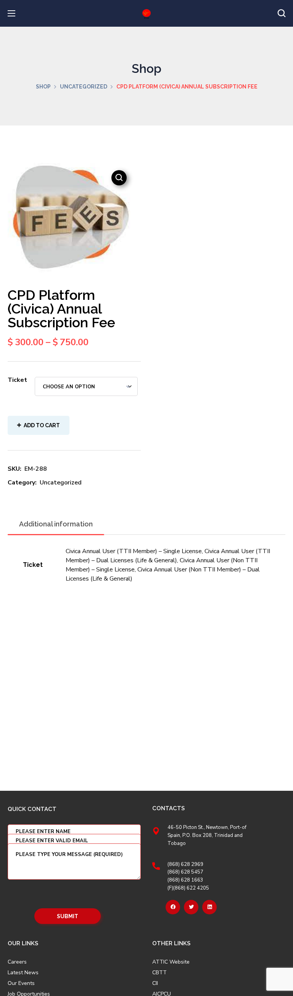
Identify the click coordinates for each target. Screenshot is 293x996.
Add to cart (42, 425)
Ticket (17, 380)
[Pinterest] (209, 907)
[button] (281, 13)
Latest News (23, 972)
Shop (43, 87)
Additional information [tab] (56, 524)
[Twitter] (191, 907)
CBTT (159, 972)
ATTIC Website (171, 962)
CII (155, 983)
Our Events (21, 983)
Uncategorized (83, 87)
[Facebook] (173, 907)
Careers (17, 962)
